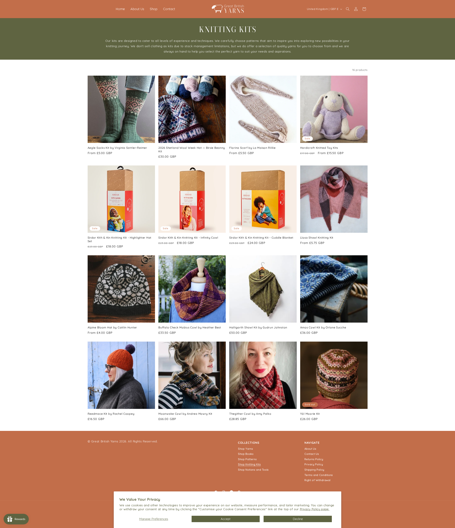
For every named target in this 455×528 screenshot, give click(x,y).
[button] (348, 9)
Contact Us (311, 454)
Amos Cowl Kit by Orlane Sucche (323, 327)
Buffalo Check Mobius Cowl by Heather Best (189, 327)
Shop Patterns (247, 459)
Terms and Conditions (318, 475)
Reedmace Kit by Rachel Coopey (111, 413)
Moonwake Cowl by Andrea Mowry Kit (185, 413)
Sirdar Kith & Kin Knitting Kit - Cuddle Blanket (261, 237)
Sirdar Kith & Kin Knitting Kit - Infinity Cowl (188, 237)
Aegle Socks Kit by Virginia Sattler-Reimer (117, 147)
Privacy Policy (313, 464)
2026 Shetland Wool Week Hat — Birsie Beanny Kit (191, 149)
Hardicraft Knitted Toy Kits (319, 147)
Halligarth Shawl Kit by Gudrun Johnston (258, 327)
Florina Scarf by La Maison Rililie (252, 147)
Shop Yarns (245, 449)
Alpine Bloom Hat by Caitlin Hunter (112, 327)
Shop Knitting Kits (249, 464)
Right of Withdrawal (317, 480)
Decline (298, 519)
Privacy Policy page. (315, 509)
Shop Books (245, 454)
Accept (226, 519)
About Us (310, 449)
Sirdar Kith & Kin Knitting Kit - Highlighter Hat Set (120, 239)
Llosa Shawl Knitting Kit (316, 237)
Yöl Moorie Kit (310, 413)
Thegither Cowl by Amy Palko (250, 413)
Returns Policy (313, 459)
